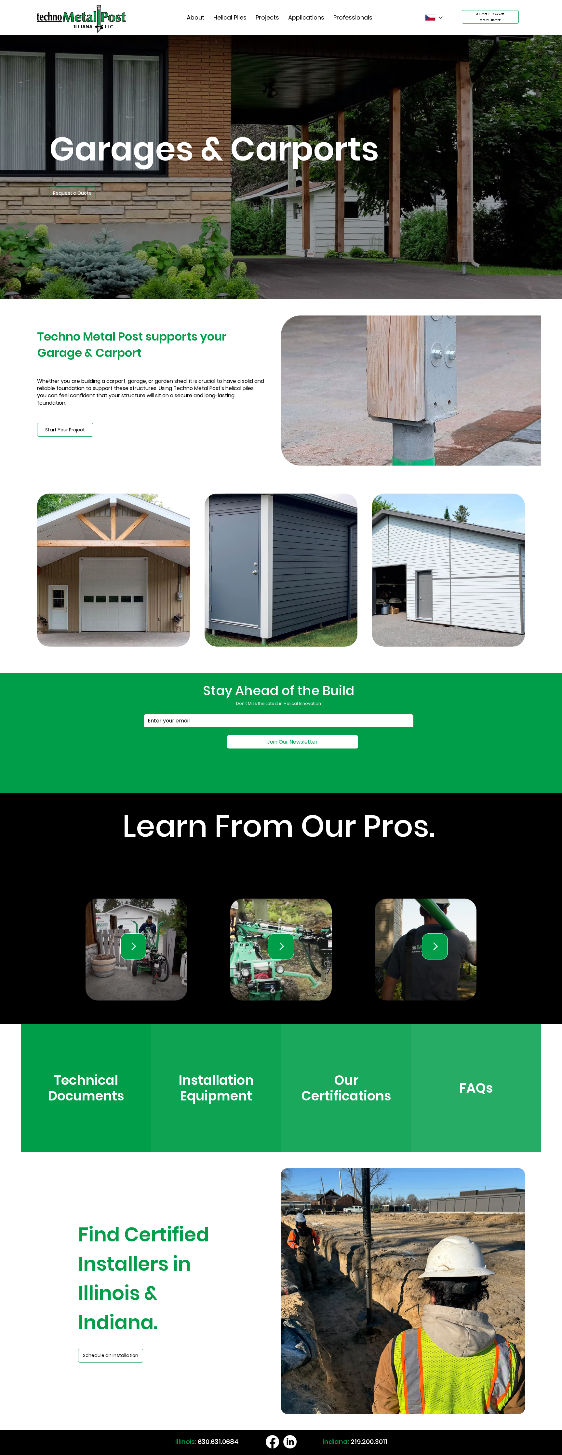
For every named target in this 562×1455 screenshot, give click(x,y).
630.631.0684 (218, 1441)
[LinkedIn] (290, 1441)
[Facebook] (272, 1441)
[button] (72, 193)
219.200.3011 (369, 1441)
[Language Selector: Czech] (434, 17)
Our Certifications (346, 1088)
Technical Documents (86, 1088)
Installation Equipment (216, 1088)
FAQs (476, 1088)
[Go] (133, 946)
